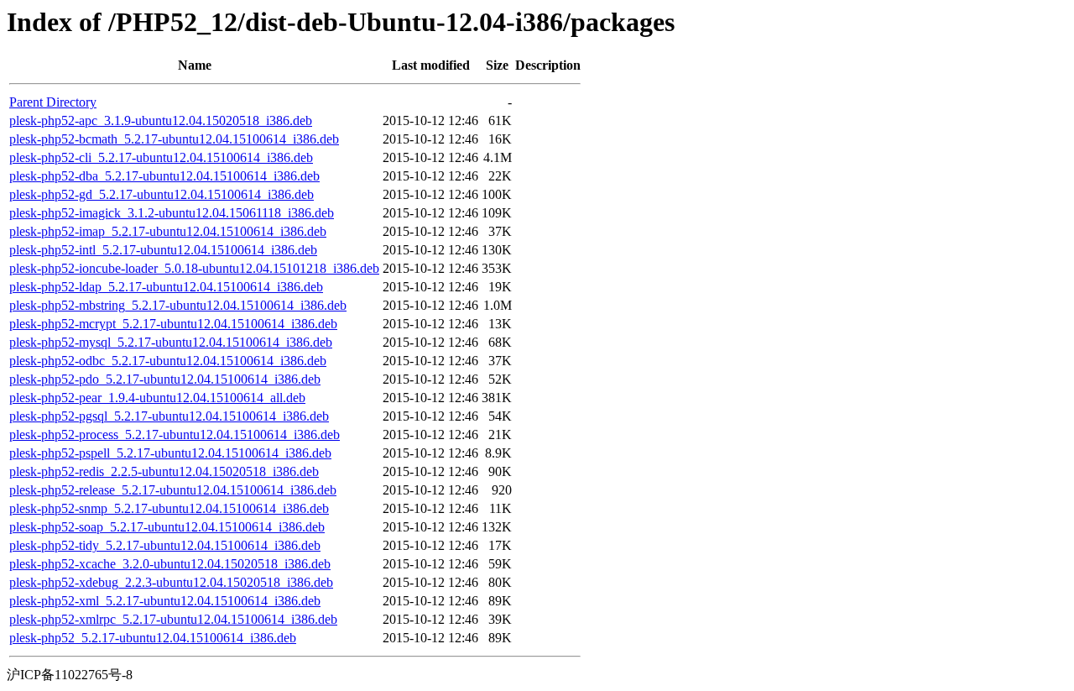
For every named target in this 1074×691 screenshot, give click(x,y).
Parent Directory (52, 102)
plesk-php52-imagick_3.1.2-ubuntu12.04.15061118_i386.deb (171, 213)
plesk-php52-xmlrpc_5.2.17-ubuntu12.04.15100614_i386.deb (173, 619)
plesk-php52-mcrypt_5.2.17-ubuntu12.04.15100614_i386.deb (173, 324)
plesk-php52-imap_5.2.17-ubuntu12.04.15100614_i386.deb (167, 231)
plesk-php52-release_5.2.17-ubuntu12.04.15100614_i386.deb (172, 490)
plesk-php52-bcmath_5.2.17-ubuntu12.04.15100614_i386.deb (174, 139)
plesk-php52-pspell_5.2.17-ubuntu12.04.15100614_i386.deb (170, 453)
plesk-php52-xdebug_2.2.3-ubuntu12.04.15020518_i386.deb (171, 582)
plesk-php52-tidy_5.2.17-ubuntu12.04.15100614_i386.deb (165, 545)
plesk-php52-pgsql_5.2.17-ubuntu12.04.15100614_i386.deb (169, 416)
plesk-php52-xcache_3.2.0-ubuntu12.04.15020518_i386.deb (170, 564)
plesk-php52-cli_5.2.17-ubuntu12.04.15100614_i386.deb (161, 157)
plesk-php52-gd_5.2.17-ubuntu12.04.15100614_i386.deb (161, 194)
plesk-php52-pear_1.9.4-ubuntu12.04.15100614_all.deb (157, 397)
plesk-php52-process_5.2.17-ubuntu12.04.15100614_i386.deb (174, 434)
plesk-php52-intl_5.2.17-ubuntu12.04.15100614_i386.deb (163, 250)
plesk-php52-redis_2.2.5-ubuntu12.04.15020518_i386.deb (164, 471)
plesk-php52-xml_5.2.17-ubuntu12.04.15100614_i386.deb (165, 601)
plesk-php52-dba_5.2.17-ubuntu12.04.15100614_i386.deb (164, 176)
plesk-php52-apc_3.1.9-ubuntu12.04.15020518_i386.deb (160, 120)
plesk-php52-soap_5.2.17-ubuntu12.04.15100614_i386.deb (167, 527)
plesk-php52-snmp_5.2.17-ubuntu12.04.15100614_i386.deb (169, 508)
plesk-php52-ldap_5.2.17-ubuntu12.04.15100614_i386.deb (166, 287)
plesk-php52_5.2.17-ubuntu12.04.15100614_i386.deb (152, 638)
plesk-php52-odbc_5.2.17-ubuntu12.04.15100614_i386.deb (167, 360)
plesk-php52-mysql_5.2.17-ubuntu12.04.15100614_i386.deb (170, 342)
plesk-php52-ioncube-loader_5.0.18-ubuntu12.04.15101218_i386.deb (194, 268)
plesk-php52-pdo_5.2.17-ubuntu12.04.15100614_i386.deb (165, 379)
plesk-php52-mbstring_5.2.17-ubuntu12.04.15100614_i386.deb (178, 305)
